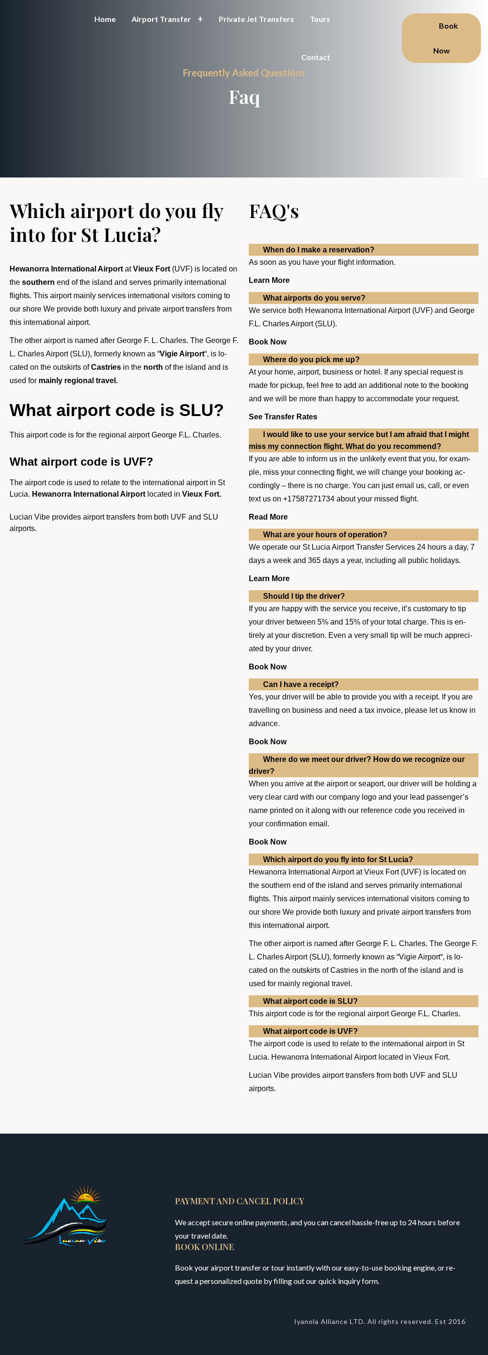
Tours (320, 18)
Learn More (269, 280)
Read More (268, 517)
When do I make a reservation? (319, 250)
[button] (363, 250)
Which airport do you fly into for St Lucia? (338, 859)
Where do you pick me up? (311, 359)
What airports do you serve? (314, 298)
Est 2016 (450, 1321)
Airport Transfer (161, 18)
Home (105, 18)
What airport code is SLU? (310, 1001)
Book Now (445, 38)
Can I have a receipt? (301, 684)
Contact (315, 57)
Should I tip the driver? (304, 596)
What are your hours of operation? (325, 535)
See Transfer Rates (283, 417)
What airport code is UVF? (310, 1031)
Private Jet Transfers (256, 18)
